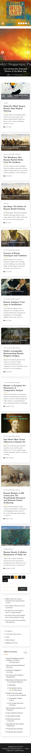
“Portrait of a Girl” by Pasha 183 (17, 695)
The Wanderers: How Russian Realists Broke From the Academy (13, 160)
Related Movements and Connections (13, 720)
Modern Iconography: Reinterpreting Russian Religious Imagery (14, 353)
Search (23, 589)
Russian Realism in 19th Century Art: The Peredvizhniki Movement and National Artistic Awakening (14, 498)
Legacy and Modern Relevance (14, 713)
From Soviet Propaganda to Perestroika (13, 671)
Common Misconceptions (13, 716)
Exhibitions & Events (11, 643)
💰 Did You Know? (17, 690)
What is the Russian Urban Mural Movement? (15, 666)
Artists (26, 23)
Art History (21, 23)
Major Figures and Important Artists (16, 680)
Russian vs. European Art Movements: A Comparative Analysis (15, 388)
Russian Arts (19, 74)
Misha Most (12, 685)
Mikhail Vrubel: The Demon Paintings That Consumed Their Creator (15, 601)
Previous (2, 52)
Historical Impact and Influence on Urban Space (15, 709)
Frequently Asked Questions (15, 729)
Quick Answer (16, 662)
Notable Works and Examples (14, 693)
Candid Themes (19, 750)
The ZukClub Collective (15, 688)
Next (28, 52)
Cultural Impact (24, 23)
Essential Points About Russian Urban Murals (15, 724)
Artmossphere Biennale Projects (15, 699)
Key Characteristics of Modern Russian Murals (14, 676)
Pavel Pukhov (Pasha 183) (16, 682)
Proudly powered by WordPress (12, 748)
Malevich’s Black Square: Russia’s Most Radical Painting (14, 108)
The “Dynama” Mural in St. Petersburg (16, 704)
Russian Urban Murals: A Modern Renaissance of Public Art (15, 659)
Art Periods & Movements (19, 23)
